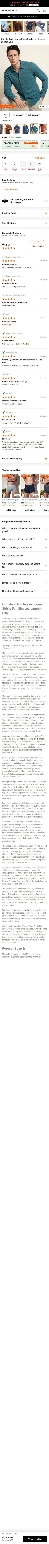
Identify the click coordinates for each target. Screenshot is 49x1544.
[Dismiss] (45, 16)
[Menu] (2, 10)
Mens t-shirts (19, 954)
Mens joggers (20, 956)
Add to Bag (11, 510)
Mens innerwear (34, 956)
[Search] (38, 10)
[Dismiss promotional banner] (45, 3)
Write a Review (38, 246)
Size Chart (40, 157)
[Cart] (44, 10)
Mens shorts (7, 956)
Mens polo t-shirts (34, 954)
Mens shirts (7, 954)
